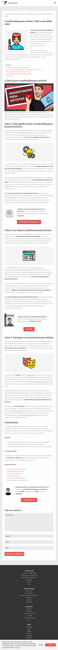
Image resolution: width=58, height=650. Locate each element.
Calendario (29, 611)
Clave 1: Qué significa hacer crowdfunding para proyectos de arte (23, 69)
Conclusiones (9, 76)
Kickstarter (21, 270)
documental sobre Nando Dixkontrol (23, 177)
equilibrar (7, 186)
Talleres (29, 609)
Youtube (29, 633)
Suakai (17, 478)
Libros (29, 620)
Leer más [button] (17, 647)
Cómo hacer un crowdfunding (29, 575)
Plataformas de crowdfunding (29, 595)
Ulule (41, 274)
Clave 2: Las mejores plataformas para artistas (18, 71)
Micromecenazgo (13, 469)
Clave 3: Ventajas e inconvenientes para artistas (18, 73)
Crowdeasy (29, 579)
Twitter (29, 629)
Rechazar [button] (41, 644)
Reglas (29, 582)
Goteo (46, 274)
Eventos (29, 600)
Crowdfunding (12, 471)
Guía (29, 584)
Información (29, 591)
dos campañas (12, 198)
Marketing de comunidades (29, 577)
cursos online (19, 455)
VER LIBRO (29, 329)
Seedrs (39, 299)
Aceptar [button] (51, 644)
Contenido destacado (29, 613)
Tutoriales (29, 615)
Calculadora (29, 602)
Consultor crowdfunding (29, 573)
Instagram (29, 635)
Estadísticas (11, 473)
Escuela (20, 480)
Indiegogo (29, 270)
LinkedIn (29, 631)
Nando (17, 476)
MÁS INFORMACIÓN (29, 500)
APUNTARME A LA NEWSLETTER (29, 222)
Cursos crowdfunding (29, 618)
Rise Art (48, 195)
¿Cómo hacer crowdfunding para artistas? (16, 67)
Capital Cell (8, 303)
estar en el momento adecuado (39, 202)
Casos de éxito (29, 593)
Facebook (29, 627)
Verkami (37, 274)
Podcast (29, 597)
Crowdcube (33, 299)
